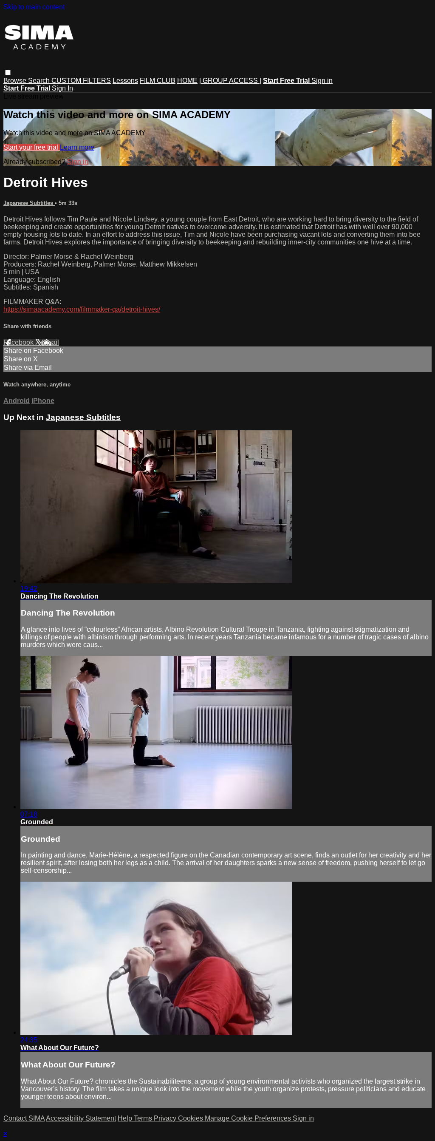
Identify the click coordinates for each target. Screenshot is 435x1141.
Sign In (62, 88)
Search (39, 80)
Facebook (19, 342)
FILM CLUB (157, 80)
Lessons (125, 80)
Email (50, 342)
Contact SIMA (24, 1118)
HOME (187, 80)
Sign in (322, 80)
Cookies (191, 1118)
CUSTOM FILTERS (81, 80)
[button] (8, 72)
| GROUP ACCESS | (230, 80)
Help (126, 1118)
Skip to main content (34, 7)
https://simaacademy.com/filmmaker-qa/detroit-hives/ (81, 309)
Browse (15, 80)
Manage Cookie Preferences (249, 1118)
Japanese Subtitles (29, 203)
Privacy (166, 1118)
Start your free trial (31, 147)
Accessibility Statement (81, 1118)
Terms (144, 1118)
